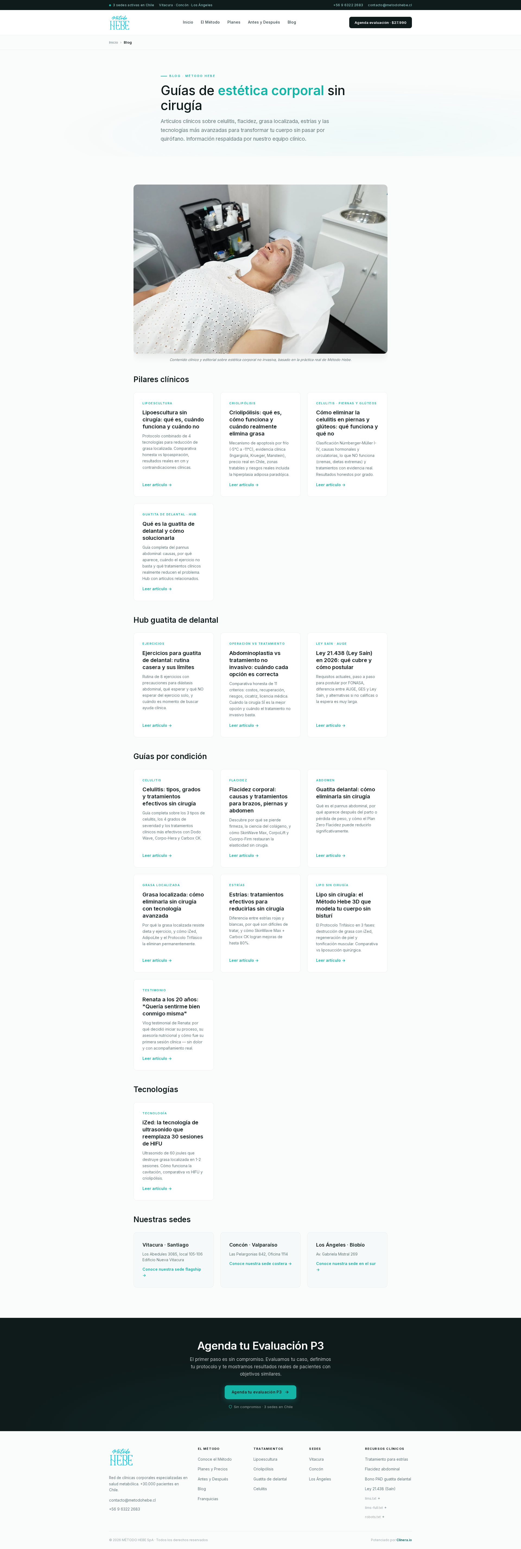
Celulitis (260, 1488)
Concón (316, 1469)
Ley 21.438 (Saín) (380, 1488)
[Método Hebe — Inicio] (119, 22)
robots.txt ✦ (375, 1517)
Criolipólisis (263, 1469)
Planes (233, 22)
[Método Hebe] (149, 1459)
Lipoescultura (265, 1459)
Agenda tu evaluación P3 (257, 1392)
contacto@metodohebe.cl (390, 5)
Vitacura (316, 1459)
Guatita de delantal (270, 1479)
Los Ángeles (320, 1479)
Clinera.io (404, 1540)
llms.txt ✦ (372, 1498)
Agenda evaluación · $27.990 (380, 22)
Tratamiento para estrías (386, 1459)
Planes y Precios (213, 1469)
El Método (210, 22)
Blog (292, 22)
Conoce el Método (215, 1459)
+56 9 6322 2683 (348, 5)
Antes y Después (264, 22)
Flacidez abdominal (382, 1469)
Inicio (188, 22)
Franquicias (208, 1498)
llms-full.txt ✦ (376, 1508)
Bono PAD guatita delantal (388, 1479)
